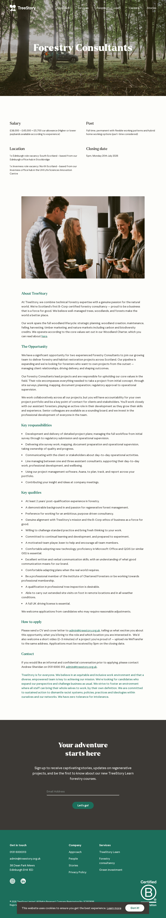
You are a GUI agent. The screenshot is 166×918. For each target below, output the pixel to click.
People (101, 8)
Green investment (110, 869)
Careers (134, 8)
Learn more (114, 908)
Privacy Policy (77, 872)
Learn (117, 8)
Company (75, 845)
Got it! (134, 908)
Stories (151, 8)
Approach (63, 8)
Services (83, 8)
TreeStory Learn (109, 852)
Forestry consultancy (107, 861)
